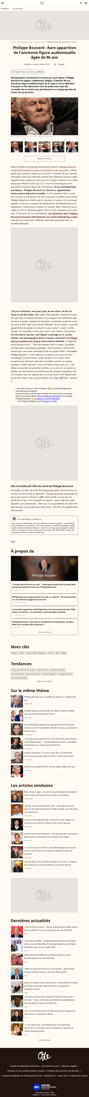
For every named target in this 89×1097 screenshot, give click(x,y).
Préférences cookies (79, 1075)
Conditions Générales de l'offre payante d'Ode (22, 1075)
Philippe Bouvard (39, 42)
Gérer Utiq (62, 1075)
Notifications (50, 1075)
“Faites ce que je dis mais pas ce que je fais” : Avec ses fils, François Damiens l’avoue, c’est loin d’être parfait (49, 970)
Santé (51, 653)
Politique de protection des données (63, 1071)
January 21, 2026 (50, 401)
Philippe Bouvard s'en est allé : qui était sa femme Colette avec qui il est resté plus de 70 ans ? (49, 712)
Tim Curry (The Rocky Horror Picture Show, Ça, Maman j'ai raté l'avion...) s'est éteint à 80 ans (49, 1012)
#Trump (40, 396)
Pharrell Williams (49, 674)
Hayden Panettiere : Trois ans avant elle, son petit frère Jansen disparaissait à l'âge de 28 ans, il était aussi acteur (49, 754)
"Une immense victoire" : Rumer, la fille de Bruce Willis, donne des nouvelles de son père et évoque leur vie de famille (51, 928)
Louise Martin (25, 519)
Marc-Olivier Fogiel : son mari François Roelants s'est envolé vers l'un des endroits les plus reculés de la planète (50, 793)
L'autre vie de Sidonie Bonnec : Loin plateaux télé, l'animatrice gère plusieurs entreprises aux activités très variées (51, 835)
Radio (63, 653)
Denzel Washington (19, 678)
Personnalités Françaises (36, 653)
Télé (57, 653)
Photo (22, 653)
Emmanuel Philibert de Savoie (23, 670)
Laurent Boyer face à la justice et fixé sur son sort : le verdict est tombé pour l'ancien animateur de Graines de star (50, 863)
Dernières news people (24, 42)
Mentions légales (69, 1066)
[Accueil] (42, 3)
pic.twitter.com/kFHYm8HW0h (47, 398)
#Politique (56, 396)
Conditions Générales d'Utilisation (25, 1066)
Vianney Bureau (18, 674)
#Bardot (48, 396)
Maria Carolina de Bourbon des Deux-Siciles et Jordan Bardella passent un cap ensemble (47, 956)
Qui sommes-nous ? (50, 1066)
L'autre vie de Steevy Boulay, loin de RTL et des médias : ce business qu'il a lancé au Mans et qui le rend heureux (49, 821)
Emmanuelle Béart (57, 670)
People (14, 653)
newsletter (86, 3)
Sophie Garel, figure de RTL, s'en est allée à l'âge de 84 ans (49, 766)
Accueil (13, 42)
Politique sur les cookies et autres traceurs (26, 1071)
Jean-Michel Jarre (33, 674)
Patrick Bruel (43, 670)
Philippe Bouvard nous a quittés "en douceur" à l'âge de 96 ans (50, 698)
